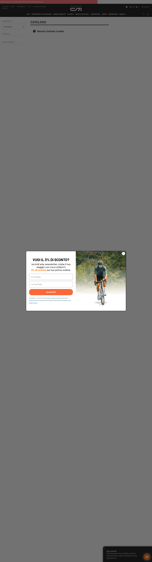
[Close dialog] (123, 253)
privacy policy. (33, 302)
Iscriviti (51, 292)
